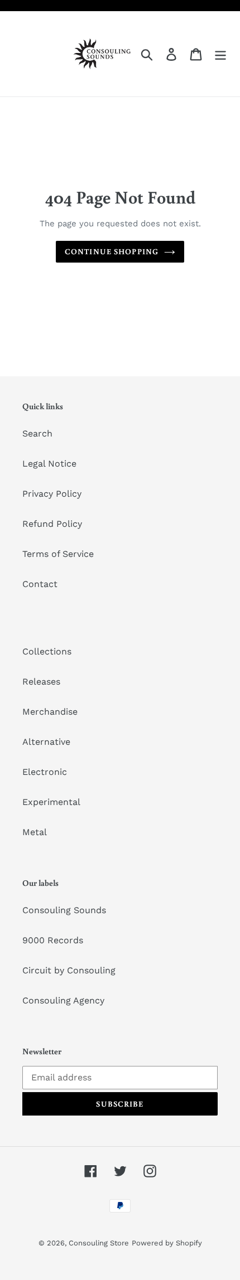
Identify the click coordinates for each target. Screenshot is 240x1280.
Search (37, 433)
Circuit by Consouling (69, 970)
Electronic (44, 772)
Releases (41, 681)
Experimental (51, 802)
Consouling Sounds (64, 910)
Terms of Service (58, 554)
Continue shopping (112, 251)
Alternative (46, 741)
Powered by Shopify (167, 1243)
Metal (34, 832)
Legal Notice (49, 463)
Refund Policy (52, 523)
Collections (46, 651)
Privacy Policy (51, 493)
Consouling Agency (63, 1000)
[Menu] (220, 53)
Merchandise (50, 711)
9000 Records (52, 940)
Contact (39, 584)
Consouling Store (99, 1243)
